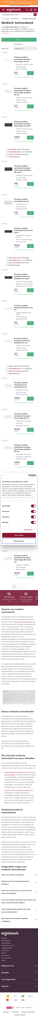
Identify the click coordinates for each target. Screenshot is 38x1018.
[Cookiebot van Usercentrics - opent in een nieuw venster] (28, 475)
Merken (3, 953)
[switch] (33, 511)
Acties (3, 960)
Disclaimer (6, 1012)
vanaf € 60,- (18, 154)
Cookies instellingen (20, 1014)
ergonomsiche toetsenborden (23, 622)
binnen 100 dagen (18, 149)
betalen (14, 157)
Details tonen (28, 529)
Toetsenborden (15, 18)
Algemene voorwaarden (28, 1012)
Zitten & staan (5, 940)
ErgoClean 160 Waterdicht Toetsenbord (17, 790)
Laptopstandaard (6, 948)
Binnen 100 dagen (20, 5)
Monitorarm (5, 950)
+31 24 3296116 (20, 152)
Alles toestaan (19, 535)
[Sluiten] (35, 2)
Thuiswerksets (6, 958)
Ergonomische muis (7, 945)
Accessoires (5, 955)
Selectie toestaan (19, 541)
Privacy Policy (15, 1012)
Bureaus (4, 938)
